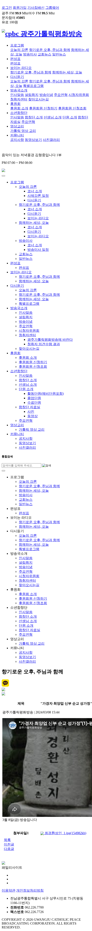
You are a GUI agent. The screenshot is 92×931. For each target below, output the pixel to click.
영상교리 (17, 126)
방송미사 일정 (38, 249)
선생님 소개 (53, 117)
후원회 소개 (19, 108)
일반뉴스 (59, 54)
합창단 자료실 (29, 407)
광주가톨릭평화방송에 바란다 (50, 339)
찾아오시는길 (38, 99)
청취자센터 (18, 99)
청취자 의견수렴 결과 (43, 344)
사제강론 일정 (38, 195)
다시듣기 (17, 77)
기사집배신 (36, 7)
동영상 (32, 416)
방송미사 (30, 54)
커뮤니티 (17, 135)
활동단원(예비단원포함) (45, 393)
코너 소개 (34, 191)
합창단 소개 (34, 117)
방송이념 (46, 95)
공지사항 (17, 140)
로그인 (7, 7)
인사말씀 (17, 95)
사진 (30, 411)
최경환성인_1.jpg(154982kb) (65, 833)
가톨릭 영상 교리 (23, 131)
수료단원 (34, 402)
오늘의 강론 (19, 50)
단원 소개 (69, 117)
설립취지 (32, 95)
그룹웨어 (52, 7)
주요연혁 (61, 95)
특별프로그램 (33, 86)
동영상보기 (33, 140)
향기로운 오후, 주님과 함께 (49, 50)
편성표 (15, 59)
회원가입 (20, 7)
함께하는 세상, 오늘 (67, 72)
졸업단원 (34, 398)
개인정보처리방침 (30, 890)
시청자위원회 (78, 95)
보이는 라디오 (21, 68)
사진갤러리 (51, 140)
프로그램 (17, 45)
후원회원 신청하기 (43, 108)
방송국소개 (18, 90)
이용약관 (8, 890)
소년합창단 (18, 113)
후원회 (15, 104)
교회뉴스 (44, 54)
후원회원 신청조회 (72, 108)
